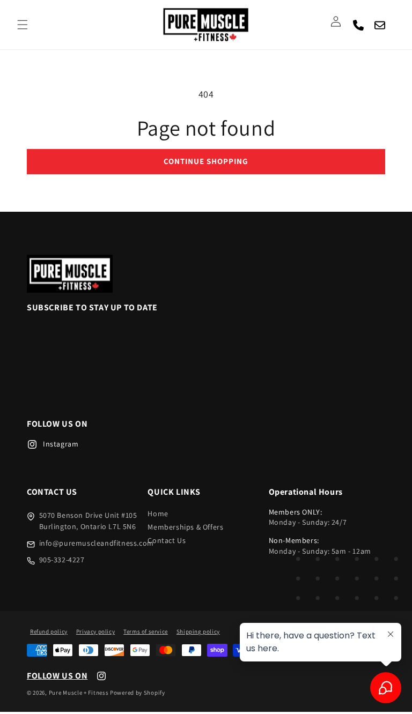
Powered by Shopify (137, 692)
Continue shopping (206, 161)
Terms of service (145, 631)
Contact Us (167, 540)
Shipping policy (198, 631)
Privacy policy (95, 631)
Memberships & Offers (185, 527)
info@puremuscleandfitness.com (96, 543)
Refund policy (49, 631)
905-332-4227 (62, 559)
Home (158, 513)
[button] (22, 24)
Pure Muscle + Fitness (79, 692)
